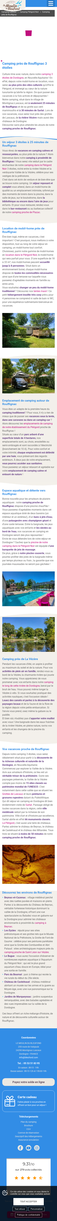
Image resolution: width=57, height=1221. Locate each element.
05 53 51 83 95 (32, 1063)
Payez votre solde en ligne (28, 1082)
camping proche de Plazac (26, 212)
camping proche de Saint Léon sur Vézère (26, 952)
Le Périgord (8, 823)
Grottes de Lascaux (12, 794)
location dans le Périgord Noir (21, 254)
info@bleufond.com (28, 1057)
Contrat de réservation (28, 1133)
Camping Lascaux (9, 12)
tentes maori (40, 291)
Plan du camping (28, 1122)
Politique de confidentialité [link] (28, 1215)
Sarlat (29, 804)
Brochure (28, 1125)
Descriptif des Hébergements (28, 1136)
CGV (28, 1129)
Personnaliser (37, 1209)
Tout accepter (28, 1201)
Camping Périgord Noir (29, 12)
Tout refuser (20, 1209)
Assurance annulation (28, 1140)
